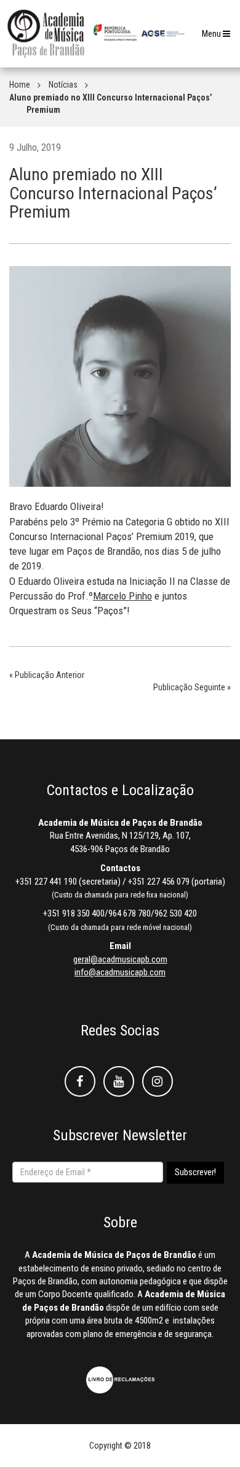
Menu (219, 37)
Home (19, 85)
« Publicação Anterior (46, 675)
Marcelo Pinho (122, 596)
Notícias (63, 85)
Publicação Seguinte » (192, 687)
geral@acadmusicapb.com (120, 959)
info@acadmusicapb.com (120, 972)
